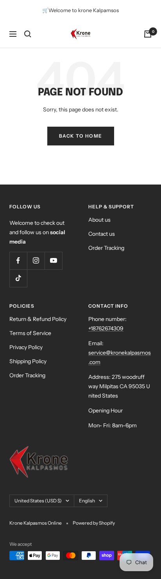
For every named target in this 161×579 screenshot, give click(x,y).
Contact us (101, 233)
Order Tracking (106, 247)
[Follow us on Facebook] (18, 260)
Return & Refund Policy (37, 319)
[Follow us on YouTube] (53, 260)
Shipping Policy (28, 361)
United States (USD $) (38, 501)
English (87, 501)
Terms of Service (30, 333)
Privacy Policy (26, 347)
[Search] (27, 34)
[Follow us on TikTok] (18, 278)
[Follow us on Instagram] (36, 260)
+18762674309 (105, 328)
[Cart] (148, 34)
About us (99, 219)
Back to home (80, 136)
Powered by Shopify (94, 523)
